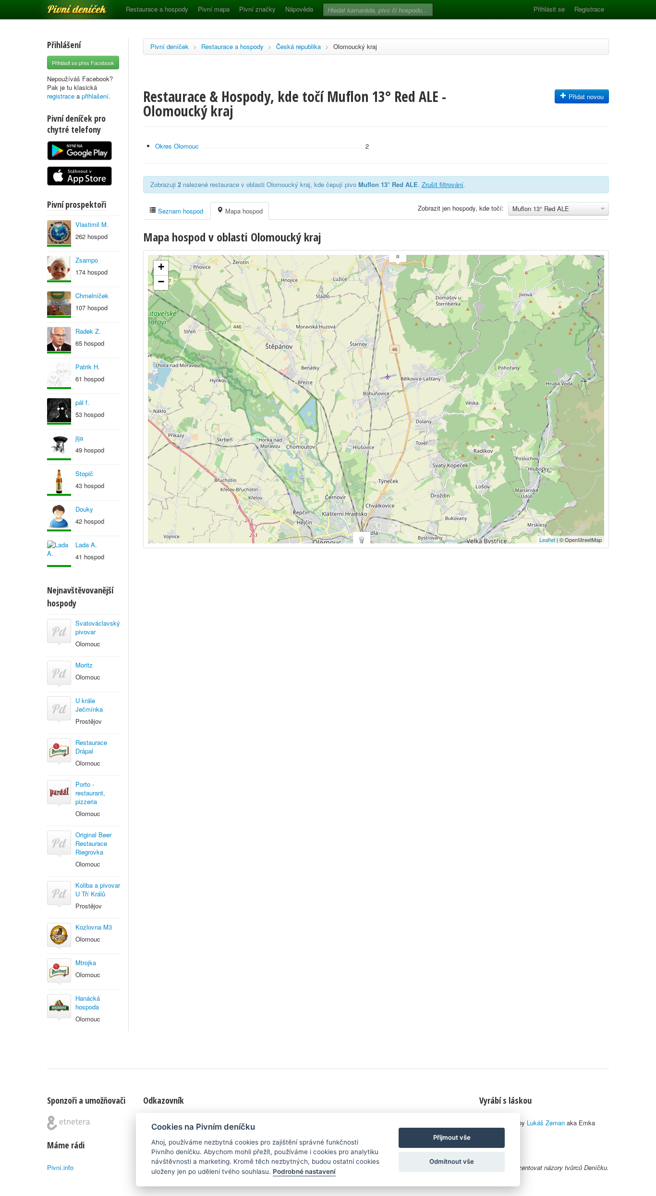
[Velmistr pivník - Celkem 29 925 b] (59, 269)
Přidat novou (585, 96)
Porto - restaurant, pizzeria (90, 793)
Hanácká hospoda (87, 1002)
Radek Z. (88, 331)
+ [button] (161, 267)
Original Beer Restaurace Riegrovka (93, 843)
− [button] (161, 282)
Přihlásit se (549, 8)
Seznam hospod (179, 210)
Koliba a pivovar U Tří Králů (97, 889)
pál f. (82, 402)
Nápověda (299, 8)
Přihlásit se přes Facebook (83, 62)
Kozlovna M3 (93, 927)
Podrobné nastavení (304, 1171)
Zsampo (86, 259)
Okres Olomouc (177, 146)
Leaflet (547, 539)
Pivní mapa (214, 8)
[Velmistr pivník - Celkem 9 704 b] (59, 376)
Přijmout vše (452, 1137)
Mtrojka (85, 962)
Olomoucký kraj (355, 46)
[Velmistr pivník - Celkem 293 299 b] (59, 304)
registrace (60, 96)
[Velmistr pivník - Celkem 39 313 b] (59, 340)
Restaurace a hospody (157, 8)
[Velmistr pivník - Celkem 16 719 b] (59, 411)
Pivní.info (60, 1167)
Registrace (589, 8)
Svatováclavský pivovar (97, 627)
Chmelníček (92, 295)
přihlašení (95, 96)
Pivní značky (257, 8)
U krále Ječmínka (89, 705)
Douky (84, 509)
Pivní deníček (66, 6)
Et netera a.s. (68, 1123)
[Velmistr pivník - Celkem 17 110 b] (59, 554)
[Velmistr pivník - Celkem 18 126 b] (59, 447)
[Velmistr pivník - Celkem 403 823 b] (59, 233)
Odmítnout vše (451, 1161)
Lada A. (86, 544)
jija (79, 437)
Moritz (84, 664)
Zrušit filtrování (442, 184)
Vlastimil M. (92, 224)
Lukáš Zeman (546, 1122)
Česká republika (298, 46)
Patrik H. (87, 366)
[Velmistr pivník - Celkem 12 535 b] (59, 518)
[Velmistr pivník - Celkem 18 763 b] (59, 482)
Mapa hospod (243, 210)
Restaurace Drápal (91, 746)
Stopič (84, 473)
